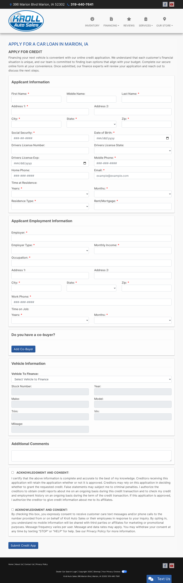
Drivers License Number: (28, 145)
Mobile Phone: (104, 157)
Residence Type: (22, 201)
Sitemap (96, 571)
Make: (15, 399)
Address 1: (18, 106)
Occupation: (19, 257)
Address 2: (101, 106)
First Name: (19, 93)
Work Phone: (20, 296)
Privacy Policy (96, 531)
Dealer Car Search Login (66, 571)
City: (14, 118)
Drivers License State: (109, 145)
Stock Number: (21, 386)
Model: (98, 399)
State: (71, 118)
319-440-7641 (82, 4)
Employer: (18, 232)
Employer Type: (22, 245)
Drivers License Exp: (25, 157)
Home (10, 564)
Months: (100, 188)
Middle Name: (76, 93)
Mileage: (17, 424)
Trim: (14, 411)
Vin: (97, 411)
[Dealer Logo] (26, 21)
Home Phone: (20, 170)
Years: (15, 188)
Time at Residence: (24, 182)
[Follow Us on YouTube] (171, 4)
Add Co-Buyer (23, 349)
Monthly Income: (105, 245)
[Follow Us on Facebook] (165, 4)
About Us (19, 564)
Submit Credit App (23, 545)
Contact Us (29, 564)
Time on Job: (20, 309)
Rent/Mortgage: (105, 201)
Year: (97, 386)
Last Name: (129, 93)
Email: (98, 170)
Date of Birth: (103, 132)
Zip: (124, 118)
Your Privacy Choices (111, 571)
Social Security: (22, 132)
